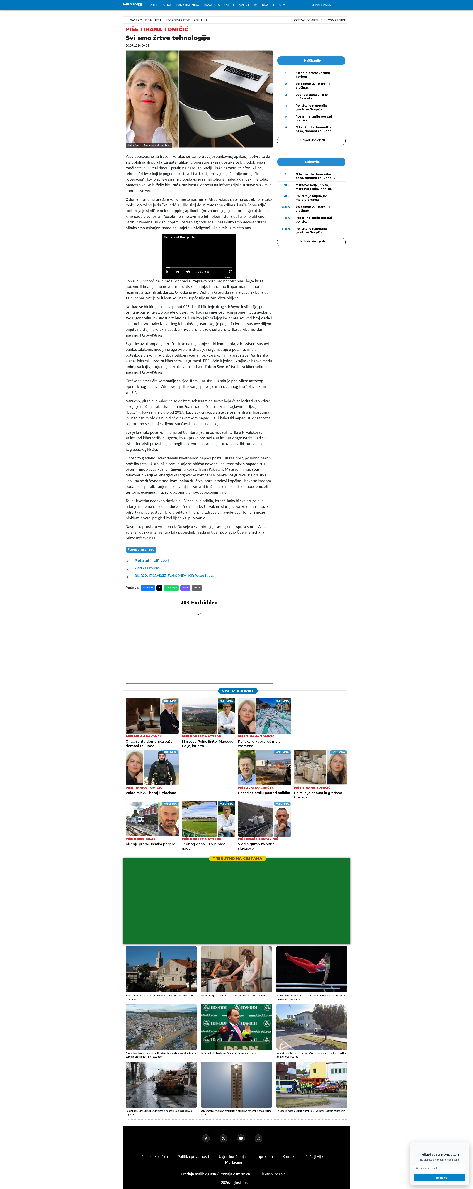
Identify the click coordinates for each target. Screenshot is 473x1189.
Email (197, 587)
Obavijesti (153, 20)
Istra (166, 5)
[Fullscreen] (231, 272)
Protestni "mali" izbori (152, 561)
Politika (200, 20)
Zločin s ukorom (147, 568)
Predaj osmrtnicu (309, 20)
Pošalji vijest (315, 1157)
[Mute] (188, 272)
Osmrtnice (337, 20)
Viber (185, 587)
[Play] (167, 272)
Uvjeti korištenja (233, 1157)
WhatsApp (171, 587)
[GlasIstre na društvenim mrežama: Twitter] (228, 1138)
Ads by (228, 277)
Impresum (265, 1157)
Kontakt (290, 1157)
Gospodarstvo (177, 20)
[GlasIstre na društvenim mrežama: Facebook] (210, 1138)
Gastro (136, 20)
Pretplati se (440, 1177)
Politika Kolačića (155, 1157)
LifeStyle (280, 5)
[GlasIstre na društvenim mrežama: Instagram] (263, 1138)
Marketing (233, 1163)
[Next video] (178, 272)
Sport (244, 5)
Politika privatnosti (193, 1157)
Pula (154, 5)
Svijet (229, 5)
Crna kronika (187, 5)
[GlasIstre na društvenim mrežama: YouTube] (245, 1138)
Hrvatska (212, 5)
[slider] (199, 267)
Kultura (261, 5)
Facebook (148, 587)
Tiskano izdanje (273, 1174)
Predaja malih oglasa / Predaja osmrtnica (216, 1174)
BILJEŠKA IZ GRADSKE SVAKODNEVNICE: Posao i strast (175, 576)
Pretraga (323, 5)
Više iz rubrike (238, 691)
